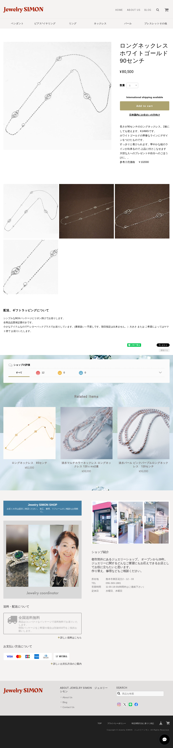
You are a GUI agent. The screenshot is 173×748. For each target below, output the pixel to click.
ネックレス (100, 23)
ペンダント (17, 23)
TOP (100, 723)
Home (119, 10)
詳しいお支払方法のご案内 (67, 663)
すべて (19, 372)
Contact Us (68, 707)
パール (128, 23)
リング (73, 23)
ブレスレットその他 (155, 23)
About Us (133, 10)
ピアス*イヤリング (45, 23)
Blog (147, 10)
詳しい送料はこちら (71, 637)
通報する (164, 350)
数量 (122, 85)
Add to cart (144, 106)
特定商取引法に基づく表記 (143, 723)
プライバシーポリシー (116, 723)
